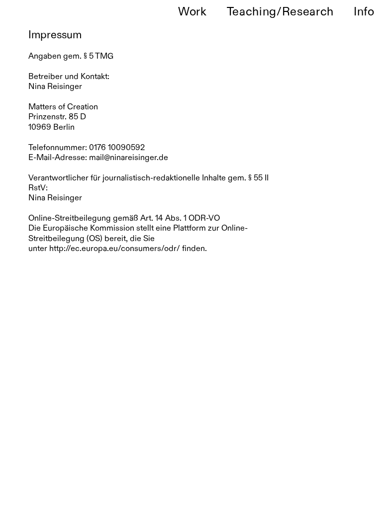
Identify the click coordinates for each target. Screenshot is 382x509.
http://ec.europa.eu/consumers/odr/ (114, 249)
